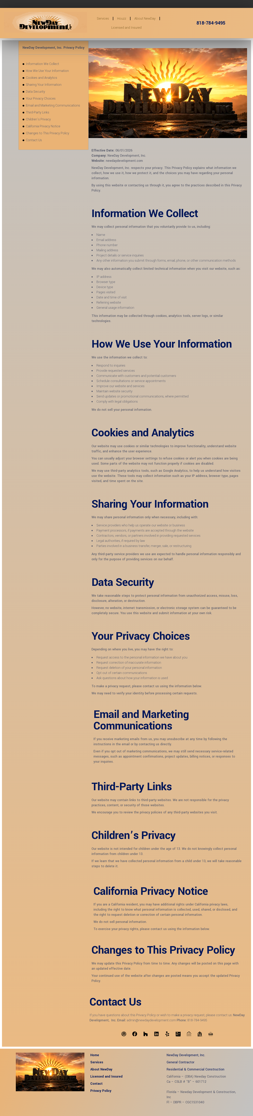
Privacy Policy (100, 1090)
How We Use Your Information (47, 71)
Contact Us (34, 140)
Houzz (121, 18)
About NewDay (145, 18)
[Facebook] (135, 1034)
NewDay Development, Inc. (186, 1055)
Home (94, 1055)
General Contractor (181, 1062)
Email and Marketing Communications (53, 105)
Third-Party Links (37, 112)
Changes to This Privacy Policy (47, 133)
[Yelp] (167, 1034)
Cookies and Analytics (41, 77)
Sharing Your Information (43, 84)
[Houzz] (146, 1034)
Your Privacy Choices (41, 98)
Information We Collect (42, 64)
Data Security (35, 91)
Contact (96, 1083)
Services (103, 18)
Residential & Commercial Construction (195, 1069)
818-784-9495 (210, 23)
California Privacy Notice (43, 126)
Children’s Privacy (38, 119)
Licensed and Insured (126, 27)
